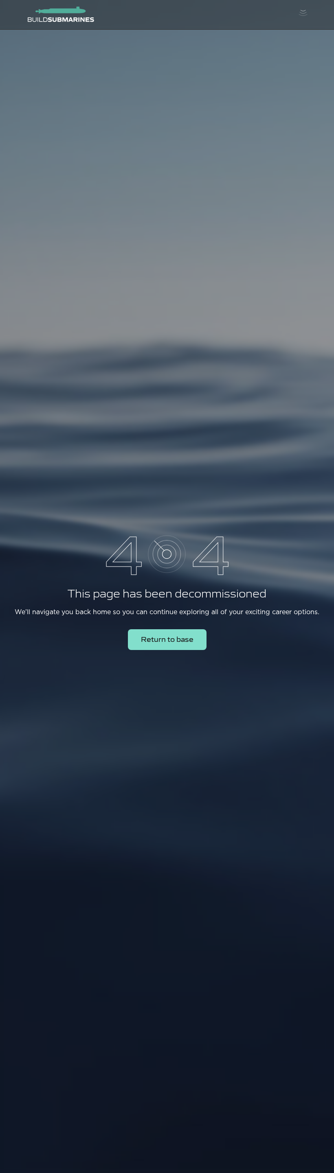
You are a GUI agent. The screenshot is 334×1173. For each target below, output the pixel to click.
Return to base (167, 639)
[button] (303, 15)
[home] (60, 15)
